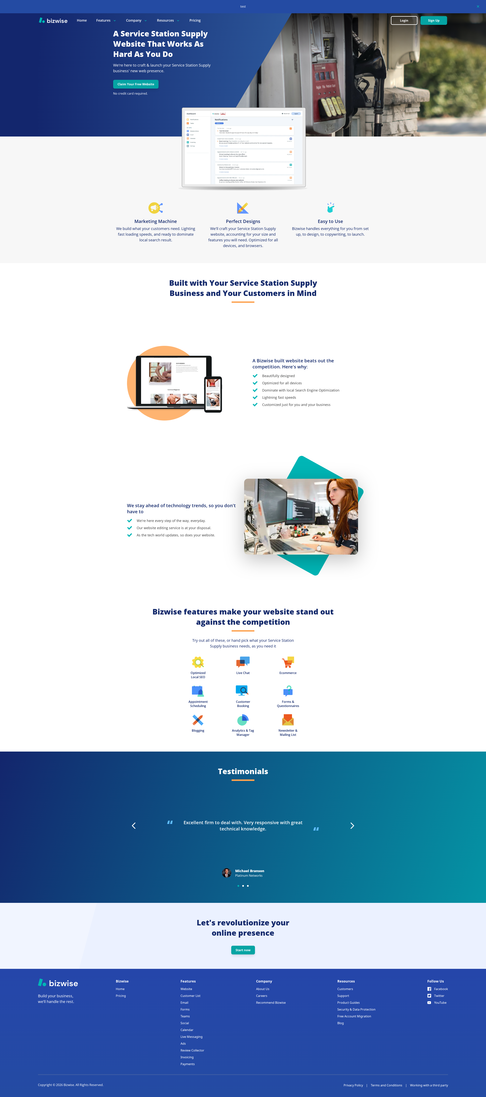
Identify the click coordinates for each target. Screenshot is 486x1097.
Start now (243, 950)
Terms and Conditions (386, 1085)
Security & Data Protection (356, 1009)
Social (185, 1023)
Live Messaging (192, 1037)
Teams (185, 1016)
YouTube (440, 1002)
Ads (183, 1043)
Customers (345, 989)
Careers (261, 996)
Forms (185, 1009)
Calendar (187, 1030)
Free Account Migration (354, 1016)
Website (186, 989)
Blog (340, 1023)
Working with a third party (429, 1085)
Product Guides (348, 1002)
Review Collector (192, 1050)
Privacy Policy (353, 1085)
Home (82, 20)
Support (343, 996)
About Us (262, 989)
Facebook (441, 989)
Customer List (190, 996)
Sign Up (433, 20)
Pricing (195, 20)
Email (184, 1002)
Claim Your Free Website (136, 84)
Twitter (439, 996)
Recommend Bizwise (271, 1002)
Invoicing (187, 1057)
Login (404, 20)
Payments (188, 1064)
